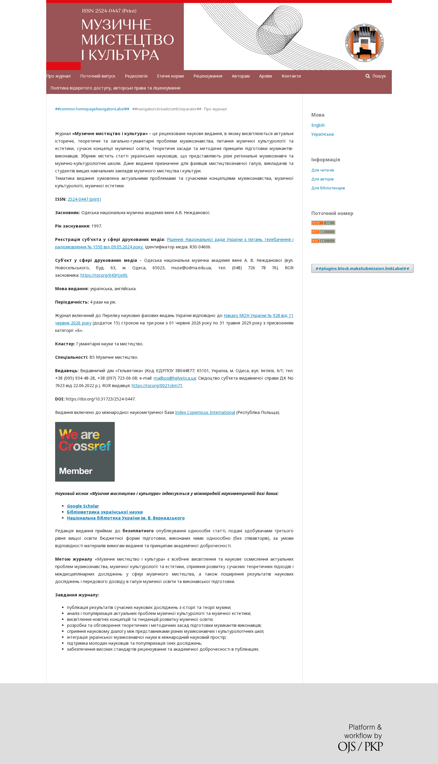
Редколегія (136, 76)
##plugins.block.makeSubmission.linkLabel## (362, 268)
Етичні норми (170, 76)
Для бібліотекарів (328, 188)
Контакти (291, 76)
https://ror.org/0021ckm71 (157, 385)
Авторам (241, 76)
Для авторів (322, 179)
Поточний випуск (97, 76)
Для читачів (322, 170)
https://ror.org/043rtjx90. (104, 275)
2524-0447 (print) (84, 199)
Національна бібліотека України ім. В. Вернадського (126, 518)
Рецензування (207, 76)
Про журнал (58, 76)
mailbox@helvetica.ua (175, 378)
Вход (381, 4)
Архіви (265, 76)
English (318, 125)
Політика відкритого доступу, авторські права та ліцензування (115, 88)
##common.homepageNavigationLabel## (92, 109)
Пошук (378, 76)
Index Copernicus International (205, 412)
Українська (322, 134)
